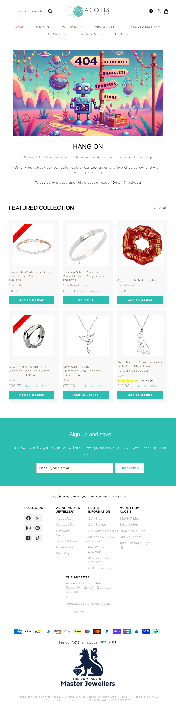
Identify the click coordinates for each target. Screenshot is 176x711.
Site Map (63, 553)
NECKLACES (105, 26)
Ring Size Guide (133, 530)
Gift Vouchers (131, 537)
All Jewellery (144, 26)
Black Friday (130, 518)
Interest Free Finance (98, 560)
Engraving (89, 34)
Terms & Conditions (71, 541)
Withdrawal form (101, 568)
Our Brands (97, 524)
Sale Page (69, 167)
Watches (70, 26)
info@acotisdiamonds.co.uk (88, 603)
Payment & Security (65, 533)
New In (42, 26)
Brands (56, 34)
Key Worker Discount (97, 549)
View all (160, 208)
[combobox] (29, 11)
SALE (19, 26)
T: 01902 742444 (79, 611)
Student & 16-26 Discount (101, 539)
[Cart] (166, 11)
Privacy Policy (117, 496)
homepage (143, 157)
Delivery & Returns (103, 530)
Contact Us (65, 524)
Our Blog (95, 518)
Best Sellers (129, 524)
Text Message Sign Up (135, 545)
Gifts (120, 34)
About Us (63, 518)
